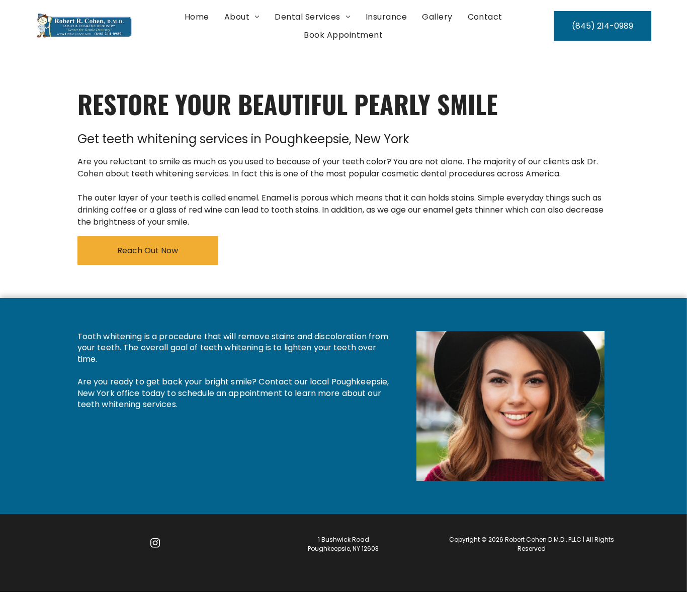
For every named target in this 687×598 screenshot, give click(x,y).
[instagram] (155, 544)
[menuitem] (197, 17)
